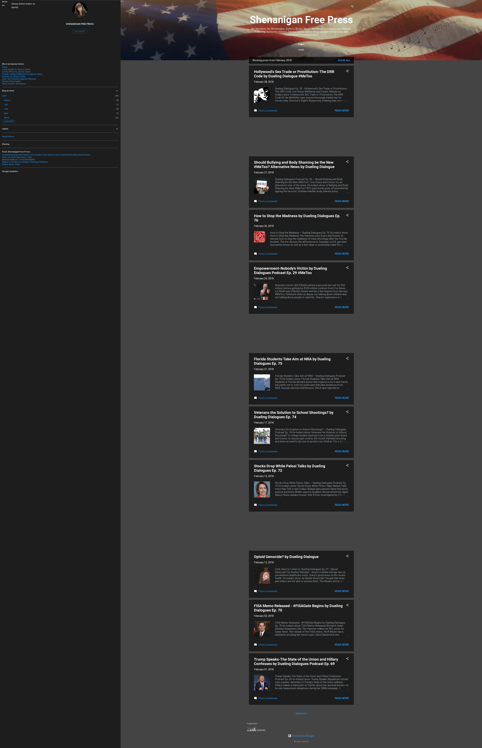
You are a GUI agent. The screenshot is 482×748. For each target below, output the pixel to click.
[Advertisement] (301, 136)
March (6, 118)
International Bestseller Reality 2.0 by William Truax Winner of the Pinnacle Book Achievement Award (46, 155)
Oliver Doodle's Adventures (14, 84)
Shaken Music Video (11, 164)
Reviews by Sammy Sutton (13, 76)
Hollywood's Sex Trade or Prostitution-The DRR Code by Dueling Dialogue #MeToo (294, 73)
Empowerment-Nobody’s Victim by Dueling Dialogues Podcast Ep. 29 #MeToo (290, 270)
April (6, 113)
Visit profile (80, 32)
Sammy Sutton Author (11, 81)
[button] (347, 71)
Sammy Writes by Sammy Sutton (16, 72)
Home (301, 50)
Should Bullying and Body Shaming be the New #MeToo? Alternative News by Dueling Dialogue (294, 164)
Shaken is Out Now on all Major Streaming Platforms (25, 162)
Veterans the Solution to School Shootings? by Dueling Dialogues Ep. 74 (293, 414)
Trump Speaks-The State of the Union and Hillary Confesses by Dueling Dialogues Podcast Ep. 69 (296, 661)
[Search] (352, 7)
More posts (301, 714)
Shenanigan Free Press (301, 20)
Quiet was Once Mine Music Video (17, 157)
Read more (342, 110)
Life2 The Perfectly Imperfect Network (19, 79)
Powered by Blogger (302, 735)
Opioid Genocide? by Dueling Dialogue (286, 556)
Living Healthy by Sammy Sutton (16, 69)
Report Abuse (8, 136)
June (6, 109)
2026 (4, 96)
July (6, 104)
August (7, 100)
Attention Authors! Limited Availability (18, 159)
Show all (344, 60)
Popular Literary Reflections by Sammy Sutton (22, 74)
